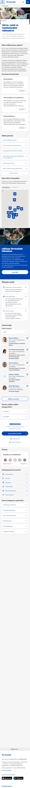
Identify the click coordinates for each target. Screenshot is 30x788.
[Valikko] (28, 2)
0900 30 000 (22, 759)
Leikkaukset (5, 6)
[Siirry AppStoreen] (7, 778)
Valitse (4, 332)
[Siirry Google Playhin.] (18, 778)
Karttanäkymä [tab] (6, 187)
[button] (22, 209)
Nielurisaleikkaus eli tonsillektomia (13, 97)
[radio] (5, 460)
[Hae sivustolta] (23, 2)
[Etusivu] (11, 2)
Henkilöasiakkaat (7, 786)
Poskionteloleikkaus (9, 116)
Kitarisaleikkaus (8, 79)
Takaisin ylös (14, 749)
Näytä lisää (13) (14, 173)
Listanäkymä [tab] (15, 187)
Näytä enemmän (13, 399)
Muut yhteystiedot (6, 770)
